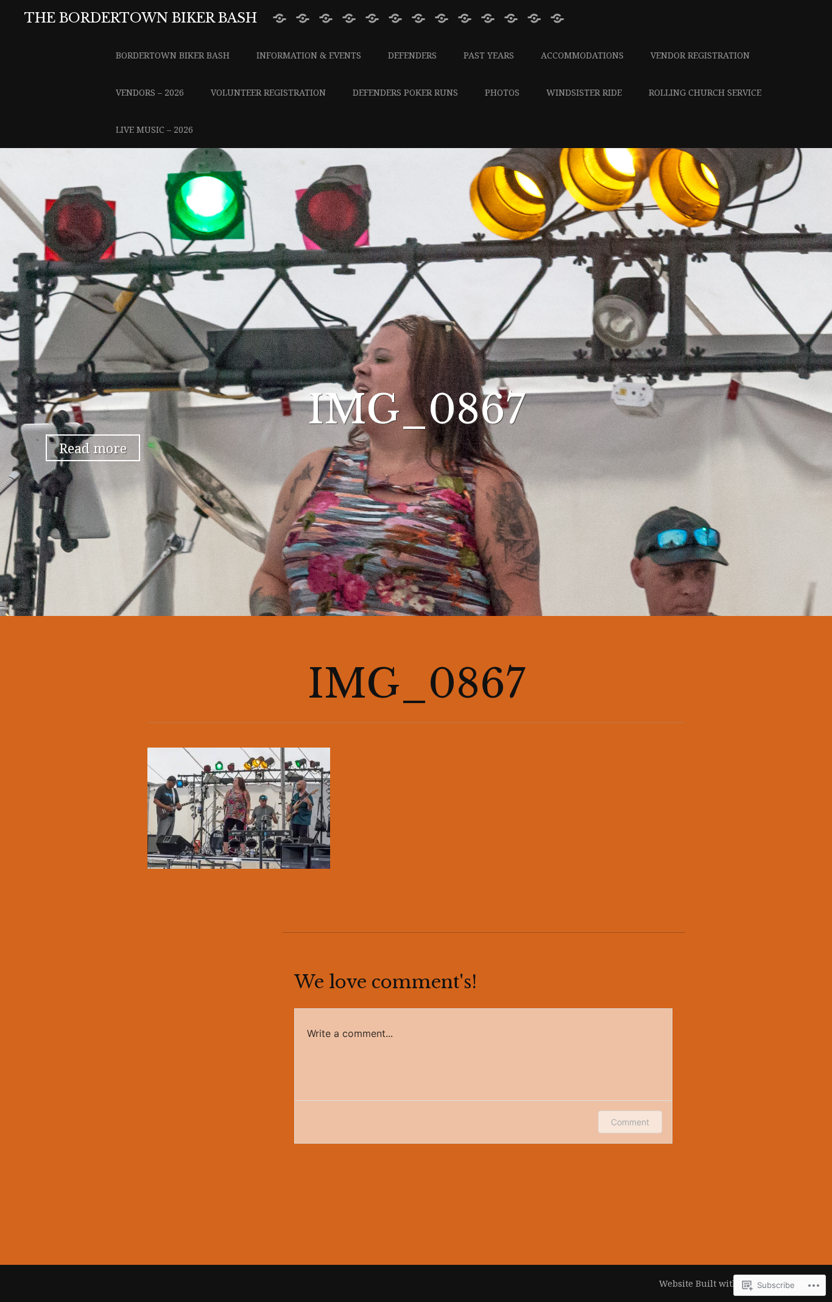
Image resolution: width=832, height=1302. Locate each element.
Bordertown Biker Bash (173, 55)
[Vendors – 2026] (418, 19)
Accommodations (582, 55)
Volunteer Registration (268, 92)
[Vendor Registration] (395, 19)
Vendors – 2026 (150, 92)
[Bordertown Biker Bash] (279, 19)
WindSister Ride (584, 92)
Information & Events (308, 55)
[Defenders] (326, 19)
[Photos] (488, 19)
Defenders (412, 55)
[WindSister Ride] (511, 19)
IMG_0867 (416, 410)
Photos (502, 92)
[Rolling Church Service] (534, 19)
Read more (93, 448)
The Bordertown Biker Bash (140, 18)
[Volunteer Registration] (441, 19)
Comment (630, 1122)
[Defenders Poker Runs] (464, 19)
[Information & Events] (302, 19)
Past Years (489, 55)
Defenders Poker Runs (405, 92)
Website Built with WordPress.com (732, 1283)
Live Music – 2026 (154, 129)
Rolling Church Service (705, 92)
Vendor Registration (700, 55)
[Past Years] (349, 19)
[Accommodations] (372, 19)
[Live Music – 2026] (557, 19)
